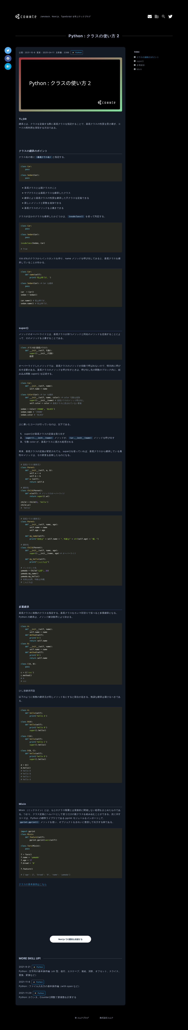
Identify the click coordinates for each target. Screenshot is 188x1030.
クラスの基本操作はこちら (33, 884)
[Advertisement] (70, 911)
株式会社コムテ (106, 1018)
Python (78, 52)
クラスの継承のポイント (148, 57)
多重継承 (141, 65)
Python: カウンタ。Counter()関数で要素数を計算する (47, 997)
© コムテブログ (82, 1018)
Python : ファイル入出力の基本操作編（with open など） (50, 986)
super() (140, 61)
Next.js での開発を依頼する (70, 939)
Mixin (139, 69)
